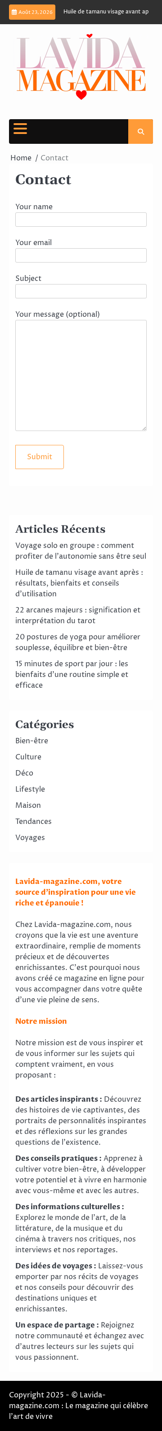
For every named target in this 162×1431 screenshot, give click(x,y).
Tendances (33, 822)
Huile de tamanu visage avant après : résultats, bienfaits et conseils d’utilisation (79, 583)
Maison (28, 805)
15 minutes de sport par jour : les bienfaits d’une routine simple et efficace (71, 674)
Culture (28, 757)
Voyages (30, 838)
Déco (24, 773)
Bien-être (31, 741)
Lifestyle (30, 789)
